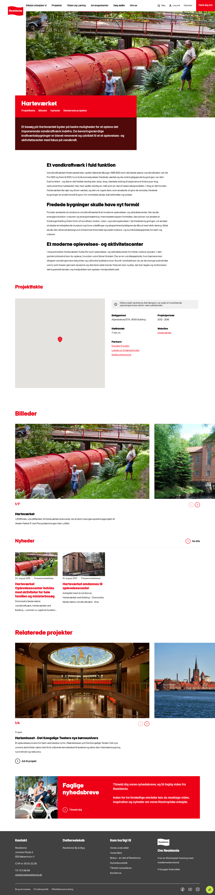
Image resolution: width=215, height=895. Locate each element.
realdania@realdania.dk (28, 875)
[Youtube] (190, 889)
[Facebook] (182, 889)
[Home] (15, 11)
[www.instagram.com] (197, 889)
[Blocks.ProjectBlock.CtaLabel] (82, 680)
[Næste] (197, 504)
